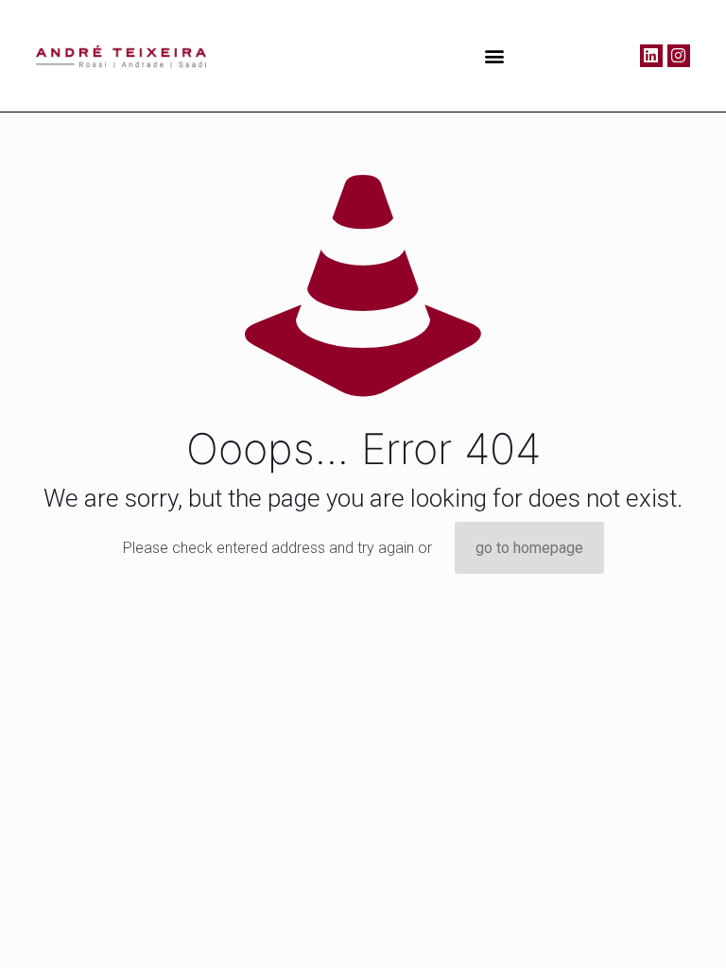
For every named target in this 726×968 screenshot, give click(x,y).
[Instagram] (678, 55)
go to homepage (529, 548)
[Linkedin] (651, 55)
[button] (494, 55)
